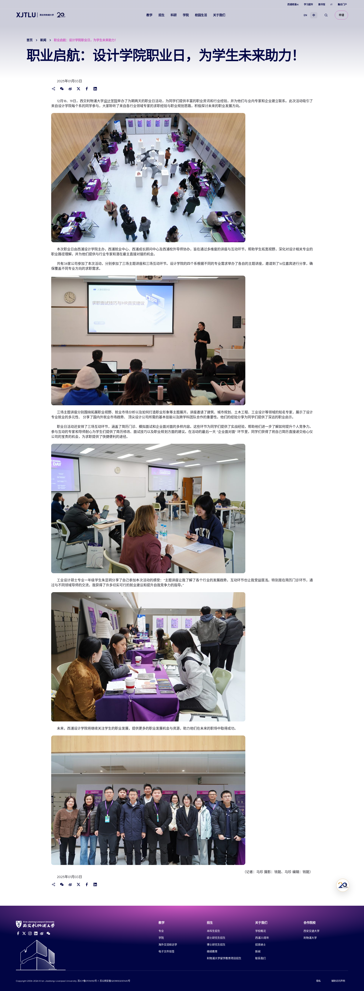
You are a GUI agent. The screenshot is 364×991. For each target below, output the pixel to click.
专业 (161, 930)
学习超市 (308, 4)
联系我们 (260, 958)
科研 (174, 15)
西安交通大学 (311, 930)
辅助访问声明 (338, 981)
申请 (341, 15)
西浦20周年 (262, 937)
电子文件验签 (166, 951)
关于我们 (219, 15)
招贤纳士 (260, 944)
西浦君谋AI (293, 4)
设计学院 (110, 101)
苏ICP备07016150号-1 (88, 981)
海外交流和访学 (167, 944)
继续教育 (212, 951)
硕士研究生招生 (216, 937)
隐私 (318, 981)
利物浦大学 (310, 937)
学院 (186, 15)
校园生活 (201, 15)
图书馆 (321, 4)
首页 (30, 40)
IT (331, 4)
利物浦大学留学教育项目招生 (224, 958)
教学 (149, 15)
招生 (161, 15)
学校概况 (260, 930)
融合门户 (342, 4)
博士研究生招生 (216, 944)
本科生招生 (213, 930)
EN (305, 15)
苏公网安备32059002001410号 (115, 981)
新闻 (43, 40)
